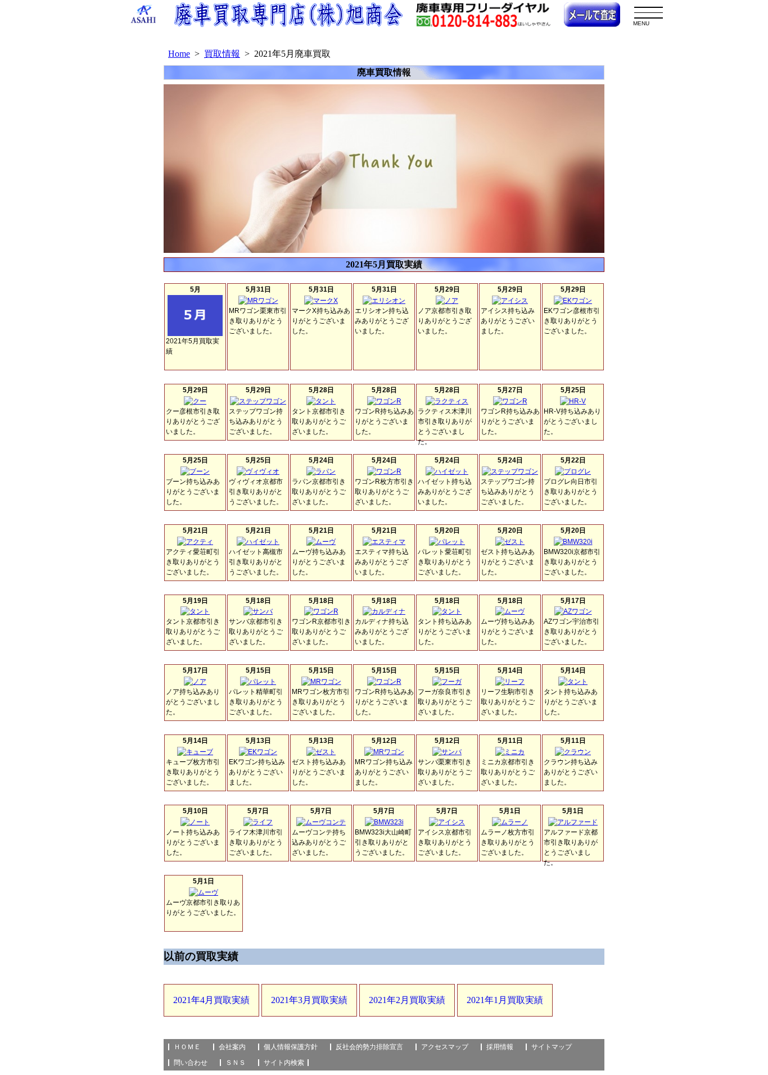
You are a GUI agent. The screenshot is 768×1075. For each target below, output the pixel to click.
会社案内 (232, 1047)
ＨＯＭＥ (187, 1047)
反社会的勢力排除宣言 (369, 1047)
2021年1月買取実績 (505, 1000)
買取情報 (222, 53)
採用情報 (499, 1047)
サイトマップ (551, 1047)
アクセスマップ (444, 1047)
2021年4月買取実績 (211, 1000)
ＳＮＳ (235, 1063)
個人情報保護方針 (291, 1047)
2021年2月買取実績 (407, 1000)
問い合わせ (190, 1063)
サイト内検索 (284, 1063)
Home (179, 53)
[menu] (648, 13)
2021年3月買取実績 (309, 1000)
